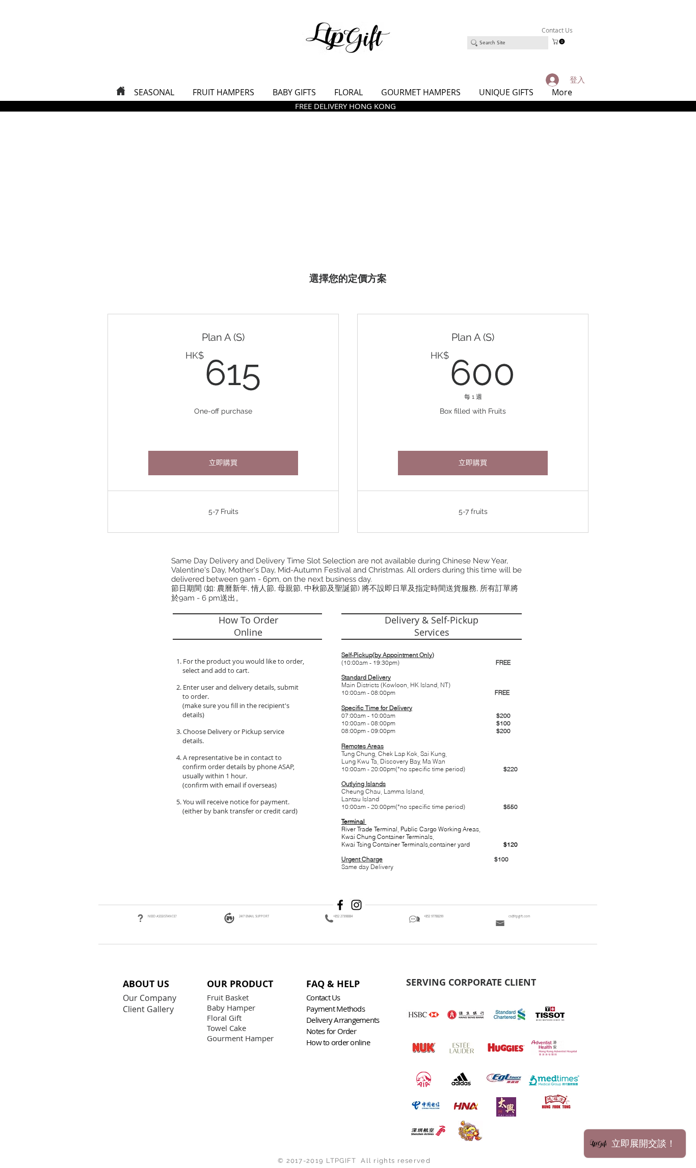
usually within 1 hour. (214, 775)
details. (193, 740)
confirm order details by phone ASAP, (238, 766)
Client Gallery (149, 1009)
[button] (559, 41)
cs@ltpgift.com (519, 916)
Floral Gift (224, 1018)
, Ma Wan (432, 761)
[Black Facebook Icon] (340, 905)
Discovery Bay (400, 761)
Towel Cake (227, 1028)
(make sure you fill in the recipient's (235, 705)
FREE (503, 662)
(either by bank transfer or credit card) (239, 811)
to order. (194, 696)
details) (193, 714)
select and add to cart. (214, 670)
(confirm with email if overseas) (229, 785)
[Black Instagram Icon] (356, 905)
